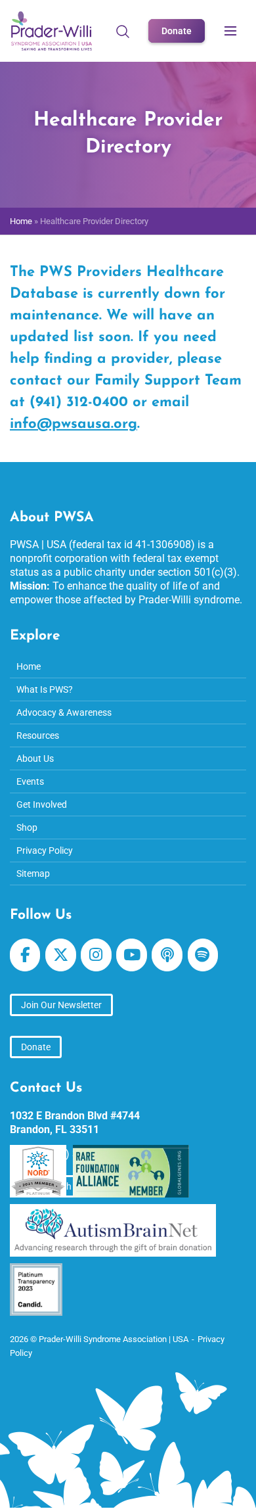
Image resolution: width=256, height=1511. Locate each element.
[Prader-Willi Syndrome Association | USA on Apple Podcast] (167, 955)
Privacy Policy (44, 850)
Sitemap (33, 873)
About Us (35, 758)
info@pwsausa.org (73, 424)
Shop (26, 827)
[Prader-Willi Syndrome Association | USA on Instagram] (96, 955)
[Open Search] (123, 31)
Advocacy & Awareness (64, 712)
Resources (37, 735)
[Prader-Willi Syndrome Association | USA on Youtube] (131, 955)
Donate (176, 31)
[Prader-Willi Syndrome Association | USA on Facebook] (25, 955)
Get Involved (41, 804)
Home (21, 221)
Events (30, 781)
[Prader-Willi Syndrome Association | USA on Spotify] (203, 955)
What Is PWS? (44, 689)
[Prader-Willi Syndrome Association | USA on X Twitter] (60, 955)
